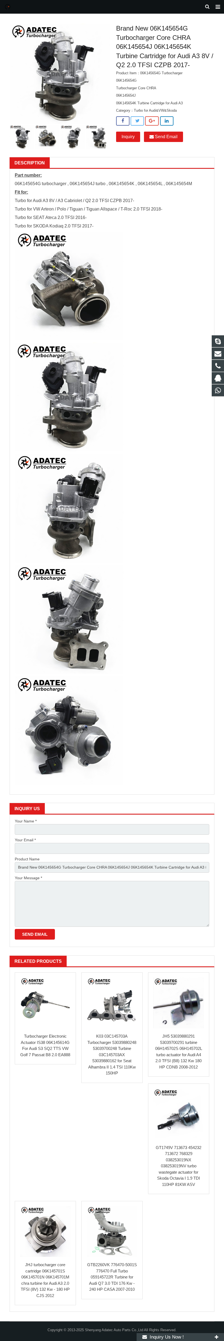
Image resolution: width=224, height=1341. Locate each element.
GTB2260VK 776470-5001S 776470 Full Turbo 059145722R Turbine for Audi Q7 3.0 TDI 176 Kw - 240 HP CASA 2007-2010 (112, 1277)
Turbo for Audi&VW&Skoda (155, 111)
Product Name (27, 859)
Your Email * (25, 840)
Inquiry (128, 136)
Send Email (166, 136)
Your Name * (26, 821)
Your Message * (28, 878)
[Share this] (122, 121)
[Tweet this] (137, 121)
